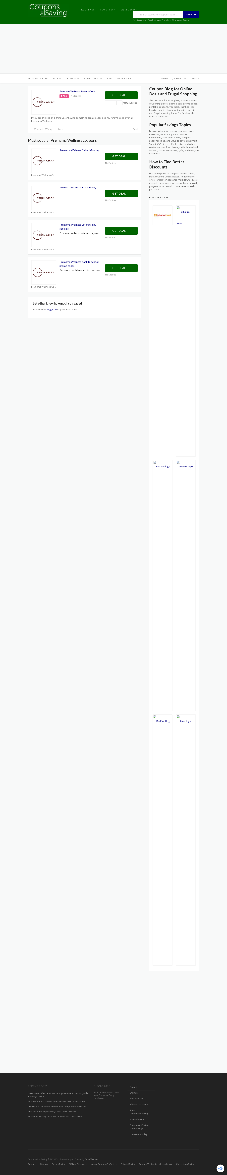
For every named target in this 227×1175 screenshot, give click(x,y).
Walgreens (176, 20)
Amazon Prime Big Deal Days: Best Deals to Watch (52, 1111)
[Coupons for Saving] (48, 10)
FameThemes (91, 1159)
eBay (168, 20)
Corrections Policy (138, 1134)
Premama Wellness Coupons (43, 175)
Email (135, 129)
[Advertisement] (113, 48)
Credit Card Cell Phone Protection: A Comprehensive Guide (57, 1106)
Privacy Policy (136, 1098)
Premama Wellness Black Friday (77, 187)
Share (60, 129)
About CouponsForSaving (139, 1112)
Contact (133, 1087)
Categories (72, 78)
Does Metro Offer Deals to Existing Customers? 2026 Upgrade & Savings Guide (58, 1095)
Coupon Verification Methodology (139, 1127)
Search (191, 14)
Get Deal (119, 95)
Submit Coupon (92, 78)
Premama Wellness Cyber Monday (79, 150)
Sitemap (134, 1092)
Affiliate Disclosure (139, 1104)
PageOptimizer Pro (156, 20)
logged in (52, 309)
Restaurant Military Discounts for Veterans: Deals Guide (55, 1116)
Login (195, 78)
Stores (57, 78)
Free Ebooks (124, 78)
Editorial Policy (137, 1119)
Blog (110, 78)
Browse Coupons (38, 78)
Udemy (185, 20)
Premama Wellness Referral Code (77, 91)
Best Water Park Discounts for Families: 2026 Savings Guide (56, 1101)
